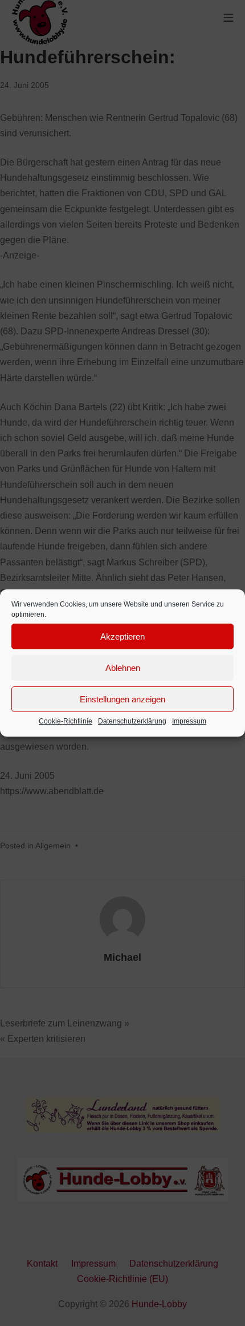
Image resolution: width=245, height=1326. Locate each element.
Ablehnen (122, 667)
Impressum (189, 721)
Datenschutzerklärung (132, 721)
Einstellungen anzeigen (122, 699)
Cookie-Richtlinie (65, 721)
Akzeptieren (122, 636)
